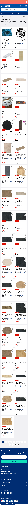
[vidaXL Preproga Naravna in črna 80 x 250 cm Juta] (7, 313)
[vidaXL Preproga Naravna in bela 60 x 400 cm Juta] (7, 381)
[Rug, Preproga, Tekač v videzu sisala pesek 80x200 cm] (7, 85)
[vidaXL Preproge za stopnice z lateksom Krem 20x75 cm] (20, 85)
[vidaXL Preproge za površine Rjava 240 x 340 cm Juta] (20, 359)
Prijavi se (14, 461)
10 (9, 444)
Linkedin (11, 493)
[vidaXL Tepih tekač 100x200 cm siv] (7, 176)
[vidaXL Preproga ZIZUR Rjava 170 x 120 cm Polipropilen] (7, 404)
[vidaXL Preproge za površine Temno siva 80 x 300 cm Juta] (20, 404)
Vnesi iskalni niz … (11, 9)
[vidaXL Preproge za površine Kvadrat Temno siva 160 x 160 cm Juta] (7, 222)
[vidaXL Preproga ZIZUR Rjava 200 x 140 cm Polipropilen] (20, 290)
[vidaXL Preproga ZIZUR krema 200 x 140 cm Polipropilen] (7, 267)
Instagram (4, 493)
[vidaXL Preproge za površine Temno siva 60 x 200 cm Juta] (20, 336)
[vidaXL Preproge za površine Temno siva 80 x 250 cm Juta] (7, 290)
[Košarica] (26, 6)
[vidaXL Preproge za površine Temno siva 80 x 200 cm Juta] (20, 245)
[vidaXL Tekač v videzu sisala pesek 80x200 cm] (20, 153)
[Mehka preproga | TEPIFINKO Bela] (7, 108)
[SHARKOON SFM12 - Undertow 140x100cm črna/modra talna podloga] (7, 38)
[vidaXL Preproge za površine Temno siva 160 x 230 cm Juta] (20, 222)
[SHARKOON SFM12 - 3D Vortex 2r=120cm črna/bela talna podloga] (20, 38)
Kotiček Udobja (9, 90)
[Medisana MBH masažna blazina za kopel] (7, 61)
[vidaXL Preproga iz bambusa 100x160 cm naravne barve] (20, 61)
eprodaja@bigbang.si (6, 471)
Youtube (8, 493)
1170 (15, 444)
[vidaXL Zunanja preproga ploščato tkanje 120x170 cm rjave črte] (7, 153)
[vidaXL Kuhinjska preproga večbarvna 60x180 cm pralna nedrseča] (20, 108)
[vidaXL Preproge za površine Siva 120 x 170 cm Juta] (7, 359)
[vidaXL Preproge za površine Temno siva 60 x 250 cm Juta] (20, 381)
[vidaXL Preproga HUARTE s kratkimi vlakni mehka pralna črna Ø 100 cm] (7, 130)
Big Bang (8, 43)
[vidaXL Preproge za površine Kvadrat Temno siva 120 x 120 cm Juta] (20, 267)
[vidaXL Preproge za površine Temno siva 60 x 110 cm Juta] (7, 245)
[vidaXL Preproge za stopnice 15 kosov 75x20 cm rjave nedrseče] (20, 130)
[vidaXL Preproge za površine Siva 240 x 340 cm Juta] (7, 199)
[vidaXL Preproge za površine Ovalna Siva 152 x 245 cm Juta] (7, 336)
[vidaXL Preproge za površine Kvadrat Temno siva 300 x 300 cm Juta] (20, 313)
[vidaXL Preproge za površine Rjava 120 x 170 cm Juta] (7, 427)
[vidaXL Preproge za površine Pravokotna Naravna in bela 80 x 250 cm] (20, 199)
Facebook (1, 493)
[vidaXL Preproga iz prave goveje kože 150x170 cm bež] (20, 176)
